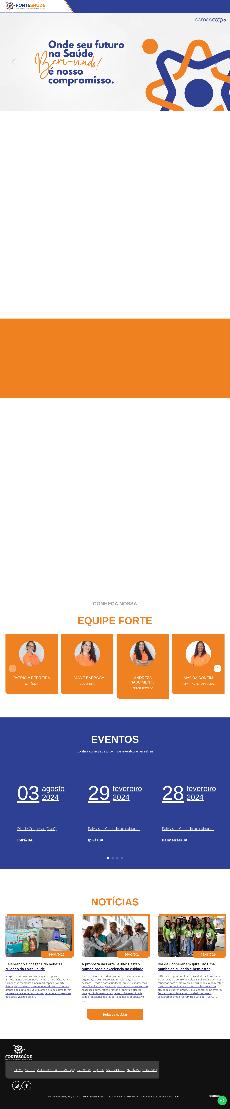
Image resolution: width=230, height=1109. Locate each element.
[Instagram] (17, 1085)
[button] (216, 61)
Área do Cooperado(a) (56, 1070)
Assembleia (115, 1070)
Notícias (134, 1070)
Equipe (98, 1070)
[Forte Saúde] (25, 8)
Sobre (30, 1070)
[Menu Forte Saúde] (9, 12)
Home (18, 1070)
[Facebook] (26, 1085)
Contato (149, 1070)
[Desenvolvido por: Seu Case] (217, 1096)
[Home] (115, 62)
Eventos (84, 1070)
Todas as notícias (115, 1014)
